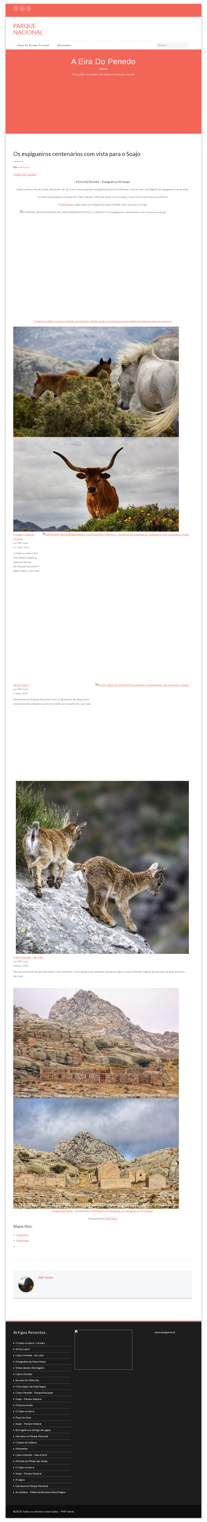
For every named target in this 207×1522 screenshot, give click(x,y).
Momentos (22, 1448)
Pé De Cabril (20, 684)
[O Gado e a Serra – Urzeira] (116, 605)
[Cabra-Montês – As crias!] (102, 867)
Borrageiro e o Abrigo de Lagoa (33, 1429)
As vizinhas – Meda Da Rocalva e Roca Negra (40, 1492)
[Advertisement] (104, 102)
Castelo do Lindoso (26, 1442)
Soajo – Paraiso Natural (28, 1398)
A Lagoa (20, 1479)
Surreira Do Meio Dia (27, 1380)
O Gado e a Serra (25, 1411)
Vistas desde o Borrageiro (30, 1367)
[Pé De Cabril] (142, 729)
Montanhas (64, 45)
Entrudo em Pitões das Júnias (32, 1461)
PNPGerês (67, 204)
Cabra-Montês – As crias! (28, 957)
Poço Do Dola (23, 1417)
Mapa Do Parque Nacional (33, 45)
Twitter (147, 1210)
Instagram (131, 1210)
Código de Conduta (24, 174)
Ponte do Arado (24, 1405)
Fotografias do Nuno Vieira (31, 1361)
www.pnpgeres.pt (165, 1332)
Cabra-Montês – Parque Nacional (34, 1392)
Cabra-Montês (24, 1374)
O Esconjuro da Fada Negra (31, 1386)
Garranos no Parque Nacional (32, 1436)
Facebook (115, 1210)
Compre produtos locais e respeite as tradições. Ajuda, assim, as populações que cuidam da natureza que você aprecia (103, 321)
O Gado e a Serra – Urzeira (30, 1342)
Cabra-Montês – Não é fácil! (31, 1454)
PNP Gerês (23, 167)
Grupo (56, 1210)
